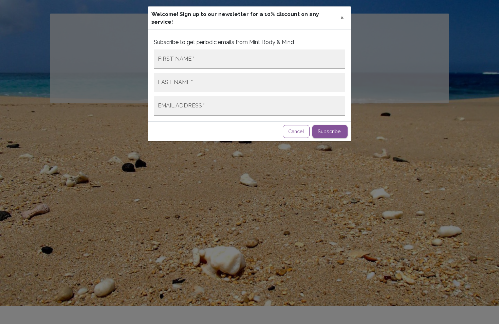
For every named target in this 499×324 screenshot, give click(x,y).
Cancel (296, 131)
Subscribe (329, 131)
